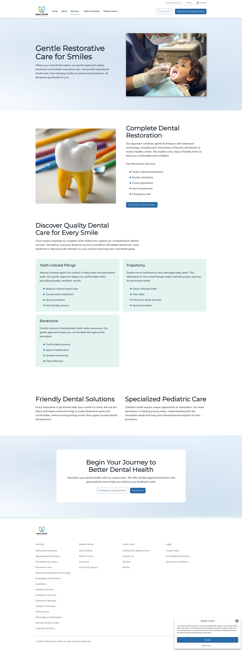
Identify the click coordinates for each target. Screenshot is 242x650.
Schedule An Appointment (190, 11)
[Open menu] (79, 11)
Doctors (126, 562)
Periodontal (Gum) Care (47, 623)
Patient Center (110, 11)
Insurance (84, 562)
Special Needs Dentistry (48, 556)
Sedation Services (44, 589)
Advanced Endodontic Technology (53, 573)
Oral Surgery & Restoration (49, 617)
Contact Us (164, 11)
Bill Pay (189, 3)
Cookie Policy (206, 645)
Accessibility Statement (178, 556)
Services (74, 11)
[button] (237, 621)
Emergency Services (173, 3)
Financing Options (88, 567)
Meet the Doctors (92, 11)
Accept (207, 640)
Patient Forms (86, 556)
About (64, 11)
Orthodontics (42, 612)
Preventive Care (44, 567)
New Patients (86, 550)
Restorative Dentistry (46, 550)
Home (55, 11)
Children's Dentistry (45, 606)
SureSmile (41, 584)
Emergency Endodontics (48, 578)
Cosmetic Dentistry (45, 628)
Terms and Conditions (177, 562)
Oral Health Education (47, 562)
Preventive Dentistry (46, 600)
